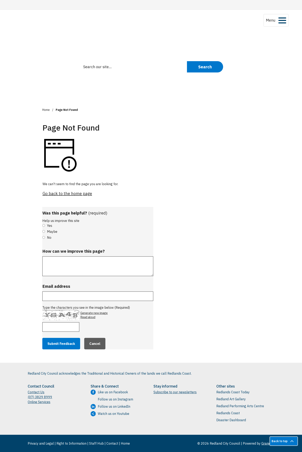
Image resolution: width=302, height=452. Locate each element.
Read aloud (87, 317)
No (49, 237)
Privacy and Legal (41, 443)
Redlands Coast (228, 413)
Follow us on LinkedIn (114, 406)
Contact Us (36, 392)
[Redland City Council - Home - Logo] (58, 20)
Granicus (267, 443)
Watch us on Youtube (113, 414)
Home (46, 110)
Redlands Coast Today (233, 392)
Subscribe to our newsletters (175, 392)
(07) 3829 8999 (40, 397)
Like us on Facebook (113, 392)
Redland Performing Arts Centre (240, 406)
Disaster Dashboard (231, 420)
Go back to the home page (67, 193)
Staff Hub (96, 443)
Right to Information (71, 443)
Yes (49, 226)
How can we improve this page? (73, 251)
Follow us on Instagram (115, 399)
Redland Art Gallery (231, 399)
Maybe (52, 231)
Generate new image (94, 313)
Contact (112, 443)
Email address (56, 286)
